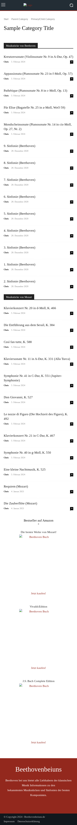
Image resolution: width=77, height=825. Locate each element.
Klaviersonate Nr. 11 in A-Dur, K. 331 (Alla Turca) (37, 359)
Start (6, 19)
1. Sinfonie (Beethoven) (19, 264)
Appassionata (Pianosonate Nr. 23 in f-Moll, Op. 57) (38, 73)
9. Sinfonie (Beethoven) (19, 146)
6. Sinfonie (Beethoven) (19, 196)
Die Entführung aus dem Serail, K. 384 (29, 325)
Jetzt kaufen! (38, 593)
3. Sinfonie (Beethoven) (19, 247)
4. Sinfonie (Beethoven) (19, 230)
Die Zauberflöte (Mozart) (20, 503)
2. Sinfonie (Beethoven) (19, 281)
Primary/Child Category (43, 19)
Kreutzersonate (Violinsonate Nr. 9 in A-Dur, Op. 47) (38, 57)
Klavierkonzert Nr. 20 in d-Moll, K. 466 (30, 308)
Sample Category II (34, 35)
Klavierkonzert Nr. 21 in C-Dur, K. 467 (29, 435)
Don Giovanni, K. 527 (18, 397)
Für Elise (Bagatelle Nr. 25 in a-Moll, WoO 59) (34, 107)
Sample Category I (13, 35)
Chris (6, 62)
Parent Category (19, 19)
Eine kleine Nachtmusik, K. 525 (25, 469)
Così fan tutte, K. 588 (18, 342)
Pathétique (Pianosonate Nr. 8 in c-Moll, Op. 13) (35, 90)
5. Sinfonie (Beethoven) (19, 213)
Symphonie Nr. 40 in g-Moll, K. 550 (27, 452)
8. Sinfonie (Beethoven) (19, 163)
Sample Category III (56, 35)
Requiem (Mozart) (16, 486)
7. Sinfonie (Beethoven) (19, 180)
